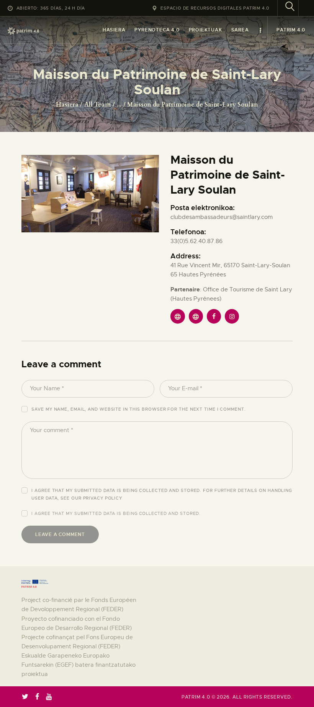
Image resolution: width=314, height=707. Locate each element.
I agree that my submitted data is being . (116, 513)
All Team (97, 104)
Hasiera (67, 104)
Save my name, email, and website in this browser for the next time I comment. (138, 409)
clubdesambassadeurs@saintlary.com (221, 217)
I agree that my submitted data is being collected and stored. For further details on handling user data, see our (161, 494)
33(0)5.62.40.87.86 (196, 241)
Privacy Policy (103, 498)
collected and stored (169, 513)
